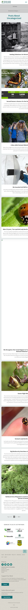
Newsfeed (19, 554)
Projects (14, 554)
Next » (19, 516)
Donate (5, 584)
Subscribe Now (7, 597)
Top (24, 551)
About (5, 557)
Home (2, 554)
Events (23, 554)
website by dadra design (14, 607)
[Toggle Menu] (26, 2)
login (14, 604)
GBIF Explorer (8, 554)
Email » (2, 572)
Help (2, 557)
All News (15, 6)
